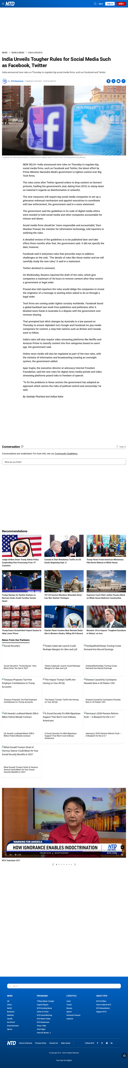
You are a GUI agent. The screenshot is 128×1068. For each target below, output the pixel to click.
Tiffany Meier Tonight (45, 1001)
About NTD (101, 996)
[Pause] (6, 855)
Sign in (110, 4)
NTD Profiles (101, 1001)
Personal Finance (73, 1015)
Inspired (69, 1019)
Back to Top (124, 1055)
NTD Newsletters (103, 1008)
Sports (9, 1029)
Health (9, 1019)
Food (68, 1001)
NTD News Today (43, 1019)
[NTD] (11, 1043)
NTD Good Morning (44, 1015)
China (9, 1005)
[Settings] (122, 855)
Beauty (69, 1008)
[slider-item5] (66, 864)
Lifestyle (71, 996)
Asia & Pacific (35, 52)
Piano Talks (41, 1026)
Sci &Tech (11, 1022)
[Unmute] (122, 847)
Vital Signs (41, 1029)
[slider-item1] (56, 864)
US (8, 1001)
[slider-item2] (59, 864)
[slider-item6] (69, 864)
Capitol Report (42, 1005)
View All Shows (43, 1033)
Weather (10, 1015)
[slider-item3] (61, 864)
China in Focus (42, 1012)
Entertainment (13, 1026)
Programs (42, 996)
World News (18, 52)
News (5, 52)
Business (10, 1012)
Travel (69, 1005)
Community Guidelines (66, 453)
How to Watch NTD (103, 1005)
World (9, 1008)
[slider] (64, 851)
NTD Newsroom (17, 81)
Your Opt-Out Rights (64, 1060)
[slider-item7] (71, 864)
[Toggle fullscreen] (117, 855)
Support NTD (101, 1012)
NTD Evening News (44, 1008)
